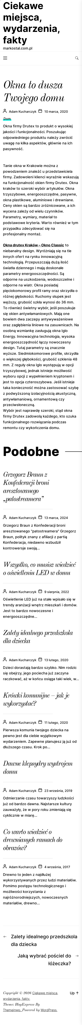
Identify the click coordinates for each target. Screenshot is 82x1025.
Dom (7, 119)
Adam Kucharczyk (22, 111)
